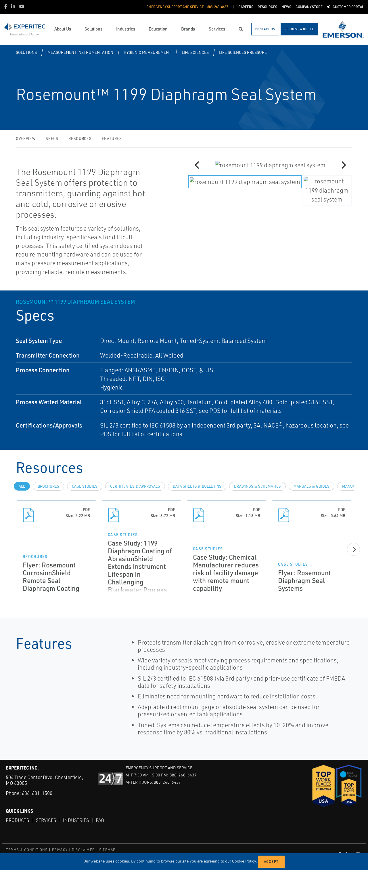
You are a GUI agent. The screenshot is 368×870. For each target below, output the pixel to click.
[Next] (343, 165)
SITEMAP (107, 850)
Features (112, 138)
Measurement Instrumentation (80, 52)
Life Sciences (195, 52)
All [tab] (22, 486)
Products (17, 820)
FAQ (100, 820)
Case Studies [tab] (84, 486)
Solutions (26, 52)
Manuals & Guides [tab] (311, 486)
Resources (79, 138)
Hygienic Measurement (147, 52)
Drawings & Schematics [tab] (257, 486)
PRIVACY (60, 850)
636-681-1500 (37, 793)
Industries (76, 820)
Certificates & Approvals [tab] (135, 486)
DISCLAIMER (83, 850)
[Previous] (197, 165)
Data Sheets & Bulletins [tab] (197, 486)
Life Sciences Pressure (243, 52)
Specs (52, 138)
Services (46, 820)
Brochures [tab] (48, 486)
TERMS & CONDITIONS (27, 850)
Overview (25, 138)
